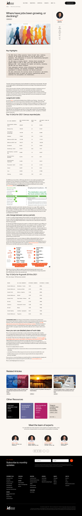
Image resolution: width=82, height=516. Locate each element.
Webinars (55, 481)
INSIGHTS (46, 3)
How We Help (44, 478)
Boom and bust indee (33, 242)
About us (53, 3)
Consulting (20, 478)
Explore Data (70, 3)
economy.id (10, 185)
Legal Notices (73, 506)
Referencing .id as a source (70, 483)
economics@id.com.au (37, 358)
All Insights (55, 478)
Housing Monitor (9, 485)
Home (7, 6)
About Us (67, 478)
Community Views (9, 487)
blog (12, 100)
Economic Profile (9, 483)
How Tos (19, 486)
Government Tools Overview (11, 489)
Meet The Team (37, 451)
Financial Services (33, 487)
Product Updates (21, 482)
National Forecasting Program (47, 481)
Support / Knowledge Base (22, 484)
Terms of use (69, 506)
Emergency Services (33, 481)
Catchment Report (9, 498)
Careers (66, 481)
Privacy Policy (64, 506)
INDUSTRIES (32, 3)
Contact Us (67, 485)
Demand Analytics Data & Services (10, 494)
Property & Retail (33, 485)
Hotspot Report (9, 496)
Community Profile (9, 478)
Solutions (25, 3)
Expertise (39, 3)
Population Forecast (9, 481)
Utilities (31, 483)
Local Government (33, 478)
